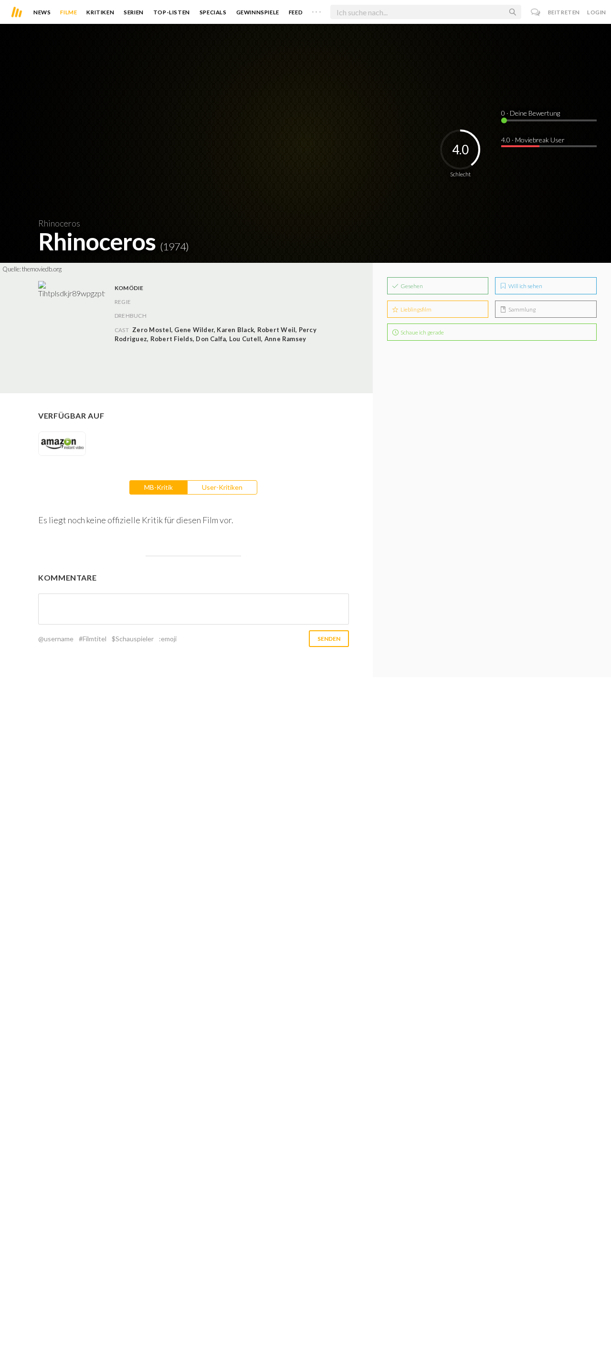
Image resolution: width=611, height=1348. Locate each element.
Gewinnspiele (257, 12)
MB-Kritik (158, 487)
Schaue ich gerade (422, 332)
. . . (316, 10)
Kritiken (100, 12)
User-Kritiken (222, 487)
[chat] (536, 12)
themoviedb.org (42, 269)
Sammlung (521, 309)
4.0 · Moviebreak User (533, 140)
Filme (68, 12)
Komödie (129, 287)
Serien (134, 12)
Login (596, 12)
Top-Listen (171, 12)
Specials (213, 12)
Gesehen (411, 286)
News (42, 12)
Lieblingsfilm (416, 309)
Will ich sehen (524, 286)
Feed (296, 12)
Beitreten (564, 12)
